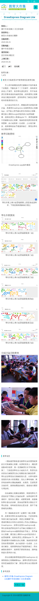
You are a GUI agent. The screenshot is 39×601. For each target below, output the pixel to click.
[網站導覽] (34, 1)
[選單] (36, 7)
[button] (17, 66)
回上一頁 (20, 584)
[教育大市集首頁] (13, 7)
